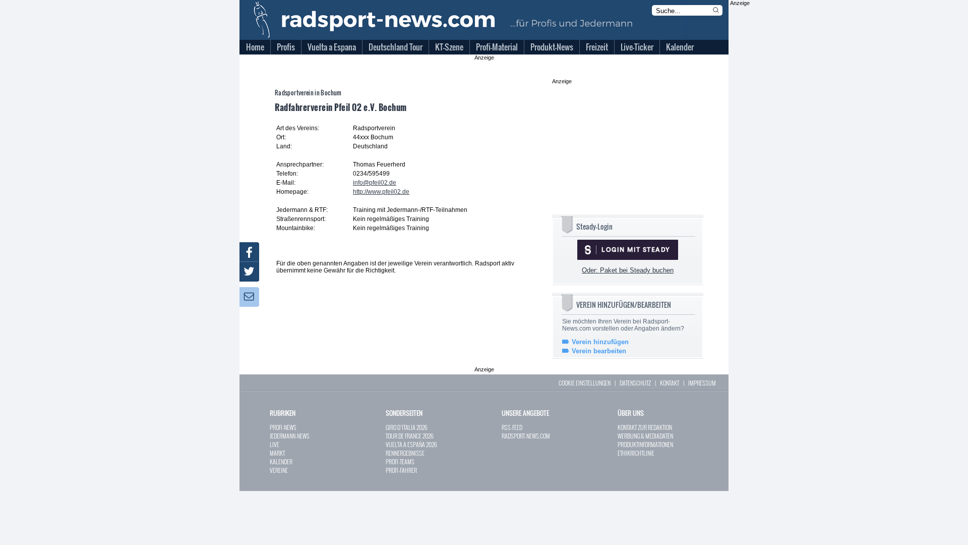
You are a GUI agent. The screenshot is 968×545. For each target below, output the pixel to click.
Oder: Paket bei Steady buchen (628, 270)
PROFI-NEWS (283, 427)
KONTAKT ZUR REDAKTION (645, 427)
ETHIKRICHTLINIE (636, 453)
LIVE (274, 444)
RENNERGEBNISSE (405, 453)
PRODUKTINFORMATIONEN (645, 444)
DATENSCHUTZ (635, 382)
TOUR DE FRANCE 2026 (410, 435)
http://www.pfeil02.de (381, 191)
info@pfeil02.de (374, 182)
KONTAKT (669, 382)
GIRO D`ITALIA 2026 (407, 427)
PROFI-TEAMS (400, 461)
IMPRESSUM (702, 382)
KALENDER (281, 461)
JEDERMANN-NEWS (290, 435)
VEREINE (279, 470)
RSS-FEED (512, 427)
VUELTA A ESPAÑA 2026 (411, 444)
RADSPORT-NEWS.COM (526, 435)
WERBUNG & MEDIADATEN (645, 435)
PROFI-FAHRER (401, 470)
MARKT (277, 453)
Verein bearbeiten (599, 351)
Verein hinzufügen (600, 342)
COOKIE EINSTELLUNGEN (585, 382)
